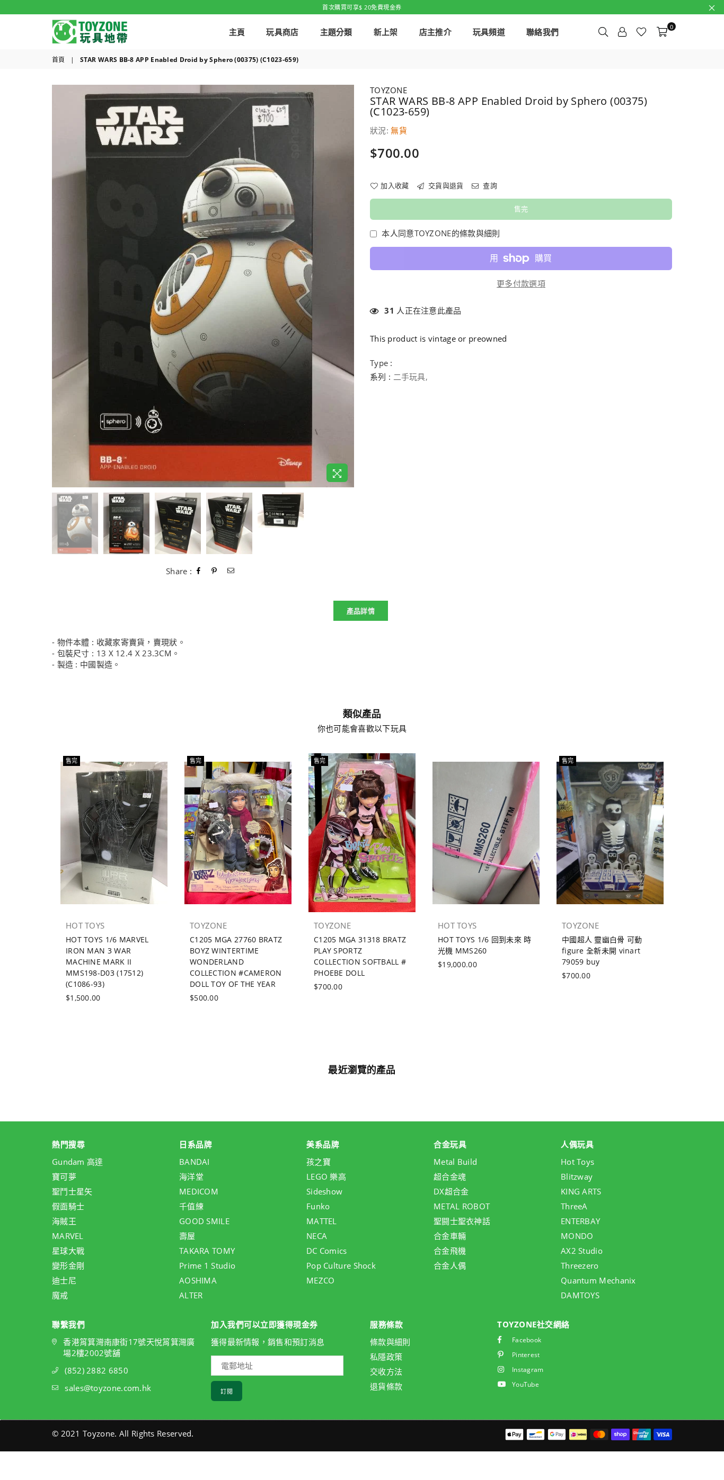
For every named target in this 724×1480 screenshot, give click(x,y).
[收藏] (641, 32)
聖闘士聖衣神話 (462, 1221)
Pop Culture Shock (341, 1265)
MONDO (577, 1236)
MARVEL (68, 1236)
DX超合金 (451, 1191)
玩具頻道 (489, 31)
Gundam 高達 (77, 1161)
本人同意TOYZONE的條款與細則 (441, 233)
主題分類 (336, 31)
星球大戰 (68, 1250)
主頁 (237, 31)
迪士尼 (64, 1280)
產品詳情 (361, 611)
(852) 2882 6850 (96, 1370)
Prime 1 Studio (207, 1265)
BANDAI (194, 1161)
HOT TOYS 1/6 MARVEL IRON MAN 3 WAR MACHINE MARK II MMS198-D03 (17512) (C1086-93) (107, 961)
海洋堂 (191, 1176)
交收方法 (386, 1371)
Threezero (580, 1265)
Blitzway (577, 1176)
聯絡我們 (542, 31)
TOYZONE (388, 90)
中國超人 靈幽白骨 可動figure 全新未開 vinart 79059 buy (602, 950)
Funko (318, 1206)
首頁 (58, 60)
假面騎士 (68, 1206)
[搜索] (603, 32)
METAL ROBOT (462, 1206)
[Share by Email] (231, 571)
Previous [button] (61, 286)
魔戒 (60, 1295)
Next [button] (344, 286)
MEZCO (320, 1280)
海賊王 (64, 1221)
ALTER (191, 1295)
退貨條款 (386, 1386)
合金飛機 (450, 1250)
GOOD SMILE (204, 1221)
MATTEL (321, 1221)
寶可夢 (64, 1176)
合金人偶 (450, 1265)
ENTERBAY (580, 1221)
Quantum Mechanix (598, 1280)
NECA (316, 1236)
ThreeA (574, 1206)
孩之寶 (318, 1161)
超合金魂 (450, 1176)
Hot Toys (577, 1161)
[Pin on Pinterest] (214, 571)
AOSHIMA (198, 1280)
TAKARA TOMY (207, 1250)
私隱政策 (386, 1356)
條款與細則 (390, 1341)
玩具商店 (282, 31)
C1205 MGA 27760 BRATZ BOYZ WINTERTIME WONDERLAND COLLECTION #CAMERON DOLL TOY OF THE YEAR (236, 961)
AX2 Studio (582, 1250)
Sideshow (324, 1191)
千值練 (191, 1206)
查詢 (489, 185)
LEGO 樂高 (326, 1176)
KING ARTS (581, 1191)
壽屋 (187, 1236)
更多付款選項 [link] (521, 283)
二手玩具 (409, 376)
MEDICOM (198, 1191)
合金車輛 (450, 1236)
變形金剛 (68, 1265)
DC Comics (326, 1250)
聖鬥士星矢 (72, 1191)
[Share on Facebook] (199, 571)
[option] (203, 286)
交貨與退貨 (445, 185)
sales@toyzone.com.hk (108, 1388)
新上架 (386, 31)
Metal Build (455, 1161)
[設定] (622, 32)
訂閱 (226, 1391)
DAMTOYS (580, 1295)
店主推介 (435, 31)
